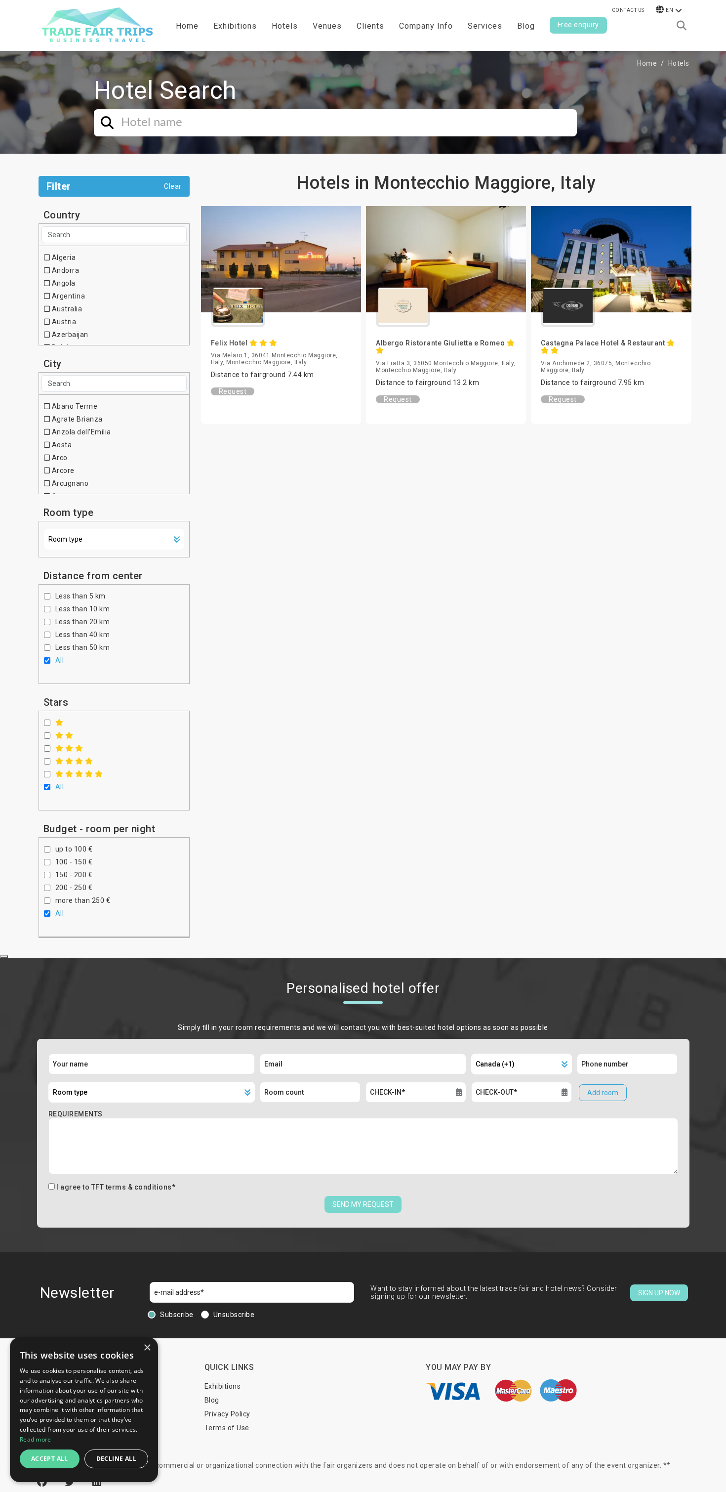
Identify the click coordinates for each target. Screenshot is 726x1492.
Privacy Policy (227, 1414)
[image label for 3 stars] (69, 748)
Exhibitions (222, 1386)
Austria (63, 322)
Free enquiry (578, 25)
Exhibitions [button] (235, 26)
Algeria (63, 257)
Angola (63, 283)
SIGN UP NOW (659, 1293)
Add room (602, 1093)
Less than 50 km (82, 647)
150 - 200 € (74, 875)
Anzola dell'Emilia (80, 432)
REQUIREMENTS (75, 1114)
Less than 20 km (82, 622)
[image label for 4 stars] (74, 761)
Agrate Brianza (76, 419)
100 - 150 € (74, 862)
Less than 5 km (80, 596)
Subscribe (177, 1315)
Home (187, 26)
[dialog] (84, 1409)
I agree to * (115, 1187)
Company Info (426, 26)
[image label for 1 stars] (59, 722)
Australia (66, 309)
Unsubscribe (234, 1315)
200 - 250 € (74, 888)
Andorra (64, 270)
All (59, 660)
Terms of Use (226, 1428)
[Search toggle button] (681, 25)
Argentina (67, 296)
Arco (59, 458)
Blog (526, 26)
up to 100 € (74, 849)
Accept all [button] (49, 1458)
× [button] (147, 1348)
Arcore (62, 470)
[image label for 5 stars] (79, 774)
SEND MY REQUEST (363, 1204)
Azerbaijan (69, 335)
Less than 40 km (82, 635)
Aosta (61, 445)
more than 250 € (83, 900)
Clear (173, 186)
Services (485, 26)
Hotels (285, 26)
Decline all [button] (116, 1458)
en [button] (669, 10)
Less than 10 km (82, 609)
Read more (35, 1439)
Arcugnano (69, 483)
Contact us (628, 10)
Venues (327, 26)
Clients (370, 26)
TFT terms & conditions (131, 1187)
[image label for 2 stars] (64, 735)
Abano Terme (73, 406)
